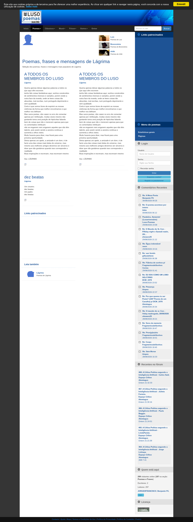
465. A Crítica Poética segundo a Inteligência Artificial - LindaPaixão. (153, 430)
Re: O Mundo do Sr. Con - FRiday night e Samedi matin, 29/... (155, 231)
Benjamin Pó (148, 198)
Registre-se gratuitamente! (154, 181)
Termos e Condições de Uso (83, 519)
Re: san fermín (148, 253)
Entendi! (181, 4)
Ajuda (63, 519)
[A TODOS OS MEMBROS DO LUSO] (25, 164)
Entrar (94, 28)
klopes (145, 289)
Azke (144, 210)
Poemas (36, 28)
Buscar (167, 28)
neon (144, 246)
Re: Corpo (146, 342)
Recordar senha (147, 168)
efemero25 (147, 237)
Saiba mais (31, 6)
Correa (145, 268)
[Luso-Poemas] (39, 17)
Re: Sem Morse (149, 351)
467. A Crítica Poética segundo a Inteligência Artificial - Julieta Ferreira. (153, 391)
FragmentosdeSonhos (152, 326)
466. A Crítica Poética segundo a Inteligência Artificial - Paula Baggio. (153, 411)
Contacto (55, 519)
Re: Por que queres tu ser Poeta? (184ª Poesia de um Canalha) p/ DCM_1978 (154, 299)
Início (26, 28)
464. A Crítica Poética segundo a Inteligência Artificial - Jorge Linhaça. (153, 449)
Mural (61, 28)
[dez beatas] (25, 200)
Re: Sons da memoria (151, 323)
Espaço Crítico (145, 377)
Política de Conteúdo (125, 519)
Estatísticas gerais (146, 132)
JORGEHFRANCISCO (147, 491)
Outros (83, 28)
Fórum (72, 28)
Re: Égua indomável (151, 244)
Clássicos (49, 28)
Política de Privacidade (106, 519)
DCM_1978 (147, 280)
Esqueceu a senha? (154, 177)
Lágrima (27, 83)
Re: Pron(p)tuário (150, 332)
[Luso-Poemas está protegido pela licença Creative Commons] (143, 509)
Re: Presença (148, 287)
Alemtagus (147, 304)
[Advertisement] (50, 237)
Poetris (138, 519)
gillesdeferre (147, 256)
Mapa (69, 519)
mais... (141, 495)
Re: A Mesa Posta (150, 195)
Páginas (141, 136)
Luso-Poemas (148, 222)
